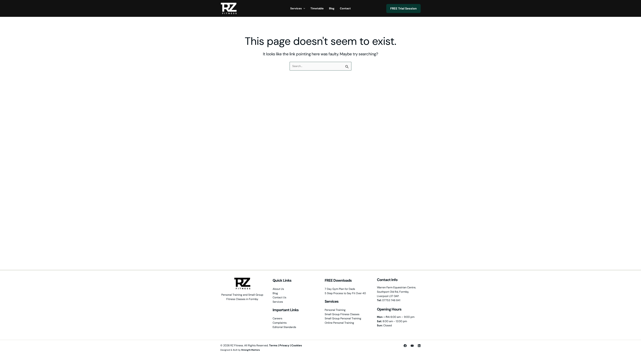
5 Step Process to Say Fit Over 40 (345, 293)
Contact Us (279, 297)
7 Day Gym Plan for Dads (340, 289)
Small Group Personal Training (343, 318)
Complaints (280, 322)
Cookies (296, 345)
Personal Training (335, 310)
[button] (303, 8)
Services (278, 302)
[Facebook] (405, 345)
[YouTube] (412, 345)
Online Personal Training (339, 322)
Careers (277, 318)
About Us (278, 289)
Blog (275, 293)
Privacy (284, 345)
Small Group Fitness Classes (342, 314)
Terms (273, 345)
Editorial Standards (284, 327)
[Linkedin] (419, 345)
